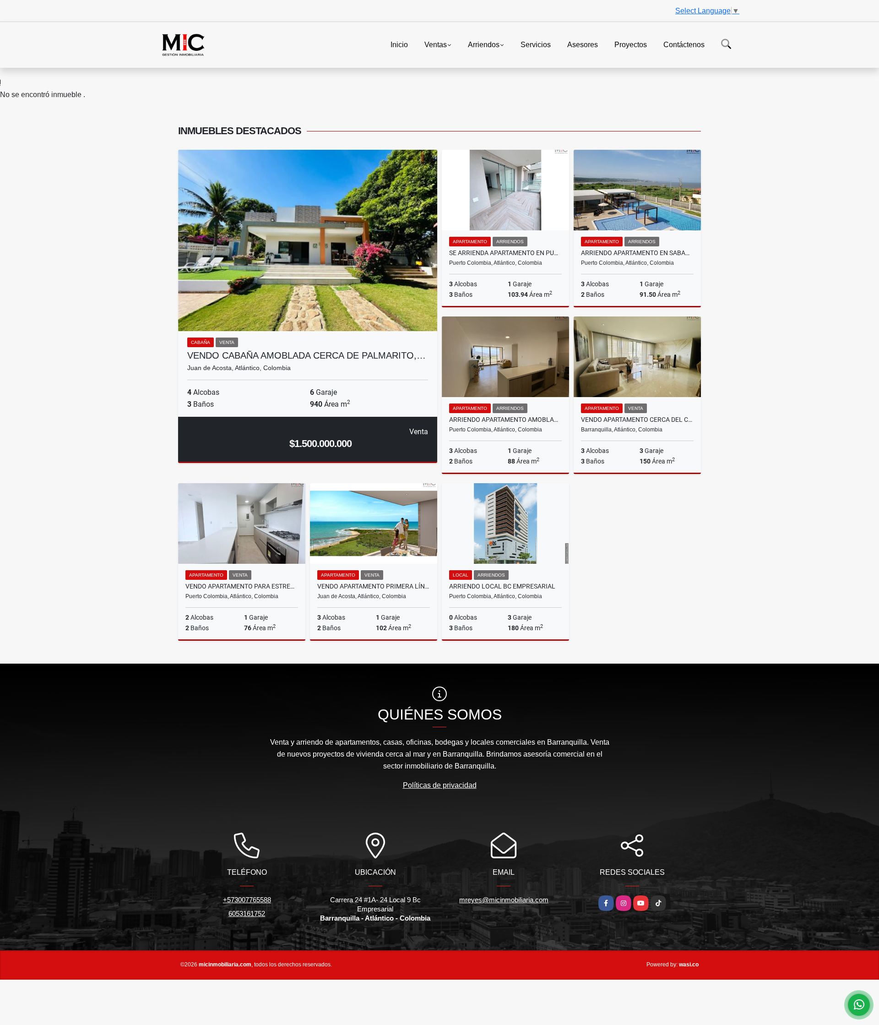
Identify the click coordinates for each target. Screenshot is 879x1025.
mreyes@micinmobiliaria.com (503, 900)
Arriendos (483, 44)
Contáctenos (684, 44)
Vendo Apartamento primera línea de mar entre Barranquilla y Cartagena (373, 586)
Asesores (582, 44)
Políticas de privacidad (440, 785)
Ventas (435, 44)
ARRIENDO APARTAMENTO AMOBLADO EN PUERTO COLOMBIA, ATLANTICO (505, 419)
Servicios (536, 44)
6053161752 (246, 913)
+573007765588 (247, 900)
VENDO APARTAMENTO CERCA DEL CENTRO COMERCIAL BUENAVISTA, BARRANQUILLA (637, 419)
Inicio (399, 44)
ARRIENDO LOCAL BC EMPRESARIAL (502, 586)
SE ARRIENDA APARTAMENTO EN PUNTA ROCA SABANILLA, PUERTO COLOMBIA (505, 252)
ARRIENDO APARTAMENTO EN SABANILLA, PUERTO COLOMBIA (637, 252)
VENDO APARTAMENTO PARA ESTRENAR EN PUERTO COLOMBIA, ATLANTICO (241, 586)
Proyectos (630, 44)
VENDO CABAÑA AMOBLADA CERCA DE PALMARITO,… (306, 355)
